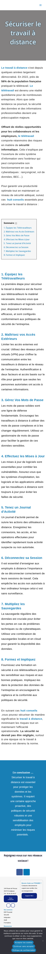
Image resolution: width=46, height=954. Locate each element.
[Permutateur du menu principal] (41, 5)
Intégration (7, 917)
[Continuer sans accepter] (43, 941)
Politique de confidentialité (24, 950)
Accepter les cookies (23, 942)
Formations (7, 922)
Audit (5, 920)
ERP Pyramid (8, 912)
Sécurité (6, 915)
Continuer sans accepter (23, 946)
